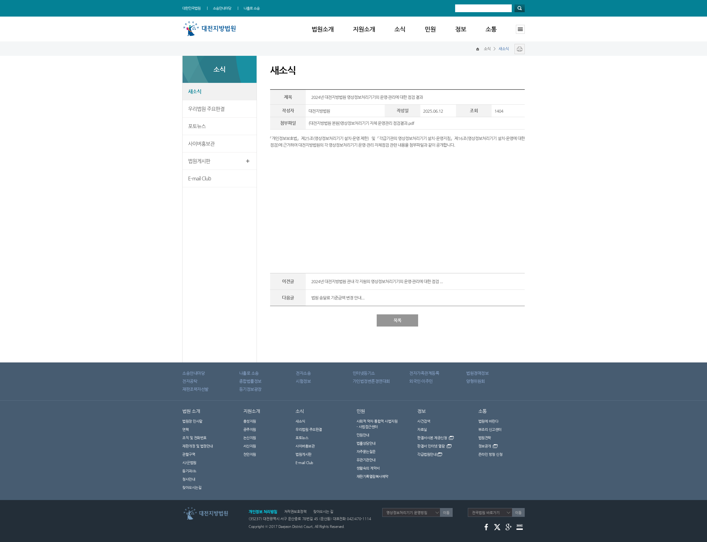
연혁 (185, 429)
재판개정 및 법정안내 (197, 446)
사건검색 (423, 421)
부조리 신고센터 (490, 429)
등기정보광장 (250, 389)
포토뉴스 (197, 126)
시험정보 (303, 381)
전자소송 (303, 373)
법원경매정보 (477, 373)
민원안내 (363, 435)
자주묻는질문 (366, 451)
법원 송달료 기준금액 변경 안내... (338, 297)
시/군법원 (189, 463)
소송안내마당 (222, 8)
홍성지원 (249, 421)
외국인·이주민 (421, 381)
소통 (491, 29)
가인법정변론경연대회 (371, 381)
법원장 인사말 (192, 421)
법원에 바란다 (488, 421)
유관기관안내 (366, 460)
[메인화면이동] (477, 48)
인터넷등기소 (364, 373)
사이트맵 (520, 29)
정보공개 (485, 446)
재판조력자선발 (195, 389)
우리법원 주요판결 (206, 109)
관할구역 (188, 454)
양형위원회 (475, 381)
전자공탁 (189, 381)
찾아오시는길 (191, 487)
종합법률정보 (250, 381)
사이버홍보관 (201, 143)
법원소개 (323, 29)
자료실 (422, 429)
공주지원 (249, 429)
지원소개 (364, 29)
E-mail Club (199, 178)
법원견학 (484, 438)
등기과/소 (189, 471)
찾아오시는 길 (323, 511)
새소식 (194, 91)
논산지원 (249, 438)
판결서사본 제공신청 (432, 438)
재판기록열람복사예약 (372, 476)
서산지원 (249, 446)
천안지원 (249, 454)
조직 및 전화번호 (194, 438)
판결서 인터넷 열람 (431, 446)
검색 (520, 8)
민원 (430, 29)
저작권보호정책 (295, 511)
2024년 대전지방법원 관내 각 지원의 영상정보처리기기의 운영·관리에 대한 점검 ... (377, 281)
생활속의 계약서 (368, 468)
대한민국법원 (191, 8)
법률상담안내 (366, 443)
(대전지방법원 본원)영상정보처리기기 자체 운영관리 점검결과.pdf (361, 123)
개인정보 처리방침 (263, 511)
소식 (399, 29)
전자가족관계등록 (424, 373)
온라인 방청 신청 (490, 454)
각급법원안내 (426, 454)
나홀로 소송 (252, 8)
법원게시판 (199, 161)
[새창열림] (518, 48)
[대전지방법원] (210, 22)
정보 (460, 29)
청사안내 (188, 479)
